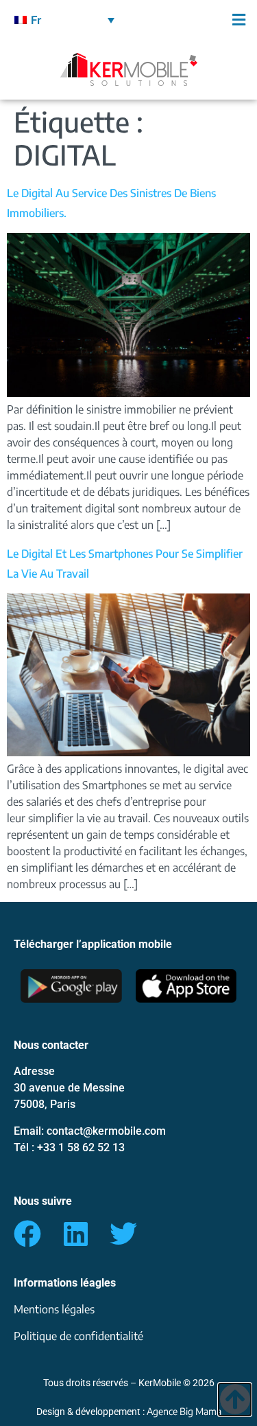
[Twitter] (123, 1233)
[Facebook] (27, 1233)
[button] (193, 19)
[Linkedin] (75, 1233)
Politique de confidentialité (78, 1336)
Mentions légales (54, 1309)
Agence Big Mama (184, 1411)
